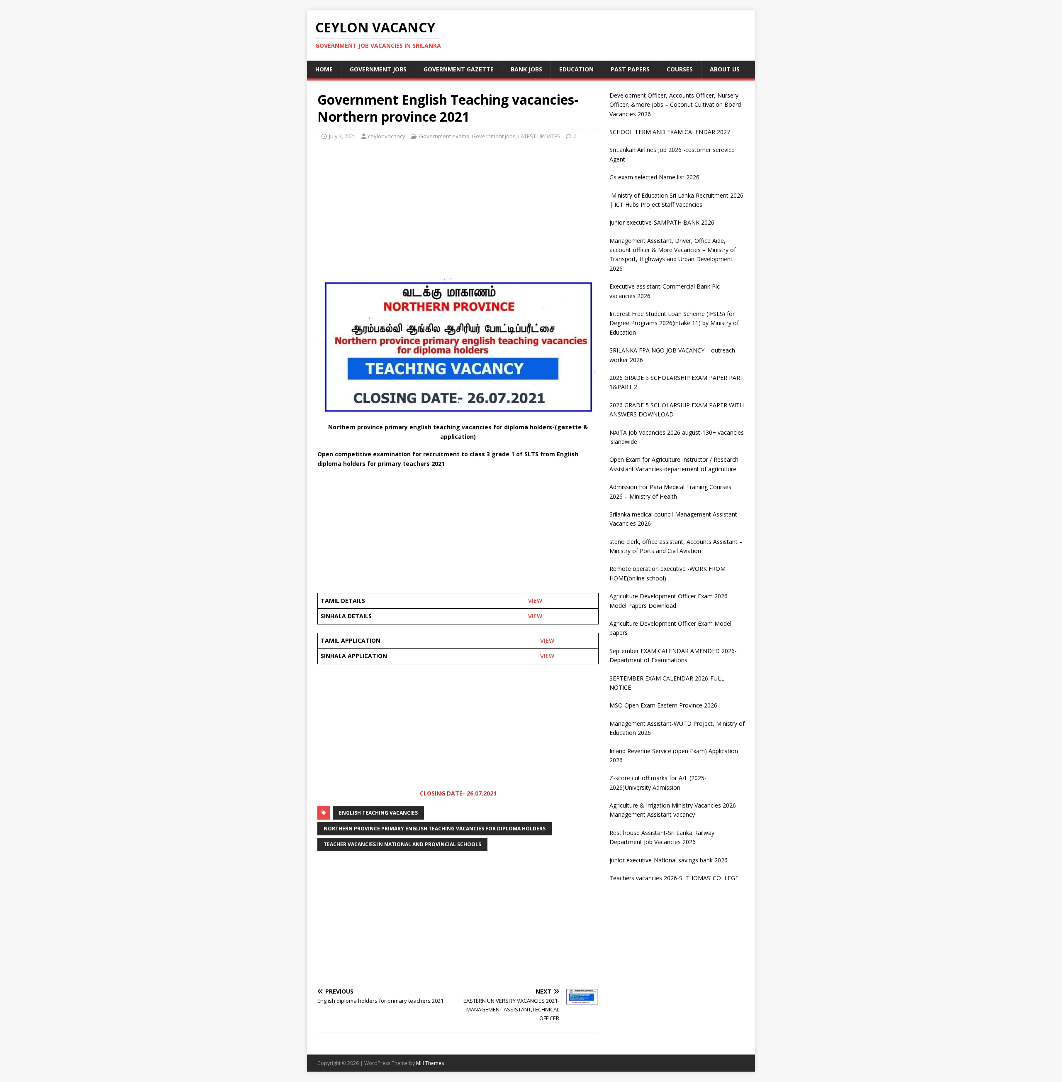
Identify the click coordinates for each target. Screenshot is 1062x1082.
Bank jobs (526, 69)
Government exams (444, 136)
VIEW (535, 601)
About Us (725, 69)
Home (324, 69)
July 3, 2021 (342, 136)
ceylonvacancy (386, 136)
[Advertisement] (458, 210)
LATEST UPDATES (539, 136)
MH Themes (430, 1063)
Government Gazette (459, 69)
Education (576, 69)
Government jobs (378, 69)
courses (680, 69)
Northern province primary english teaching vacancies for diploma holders (435, 828)
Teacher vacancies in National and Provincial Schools (402, 844)
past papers (630, 69)
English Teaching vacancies (378, 812)
